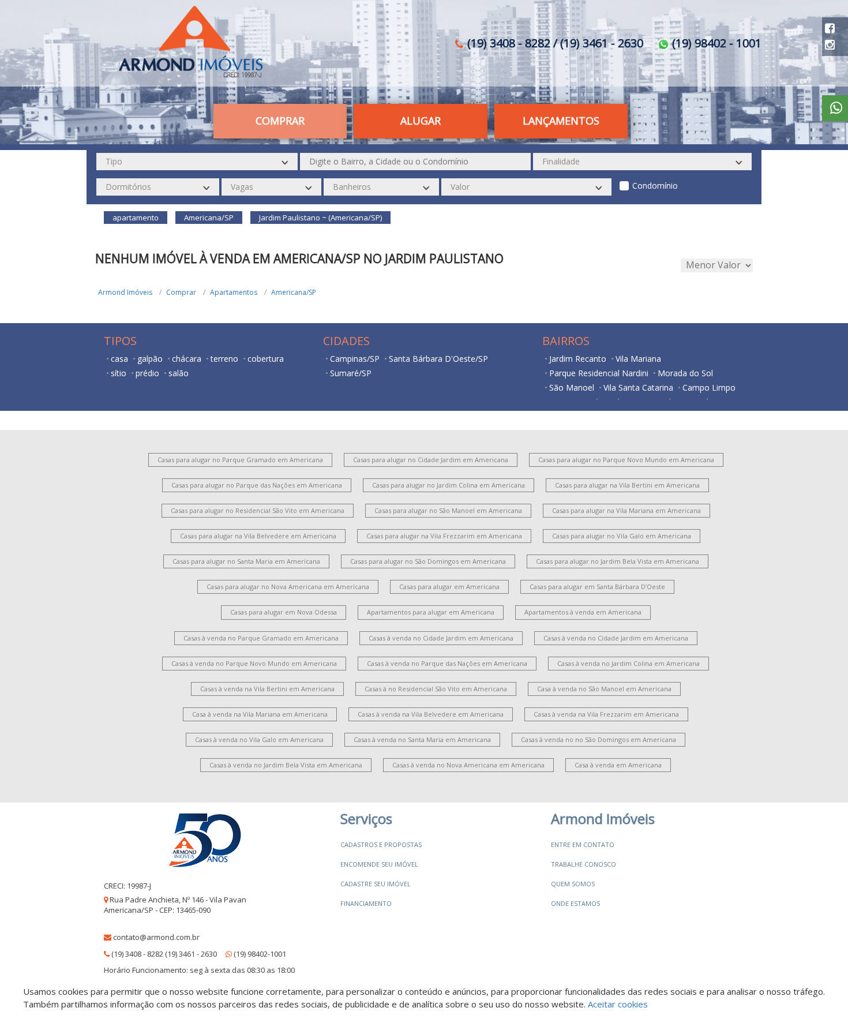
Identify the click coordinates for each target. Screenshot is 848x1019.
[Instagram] (830, 45)
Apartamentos (233, 292)
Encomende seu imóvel (379, 864)
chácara (186, 358)
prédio (147, 373)
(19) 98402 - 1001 (715, 43)
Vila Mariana (638, 358)
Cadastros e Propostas (381, 844)
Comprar (181, 292)
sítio (118, 373)
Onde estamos (575, 903)
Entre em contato (582, 844)
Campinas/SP (355, 358)
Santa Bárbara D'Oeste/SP (438, 358)
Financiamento (366, 903)
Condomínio (655, 185)
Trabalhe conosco (583, 864)
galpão (150, 358)
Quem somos (573, 883)
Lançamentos (561, 121)
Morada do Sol (685, 373)
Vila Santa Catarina (638, 387)
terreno (224, 358)
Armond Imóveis (125, 292)
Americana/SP (293, 292)
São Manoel (571, 387)
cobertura (265, 358)
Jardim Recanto (577, 358)
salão (178, 373)
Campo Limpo (709, 387)
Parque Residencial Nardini (598, 373)
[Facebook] (830, 28)
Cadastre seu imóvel (375, 883)
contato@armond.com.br (156, 937)
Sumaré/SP (351, 373)
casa (119, 358)
